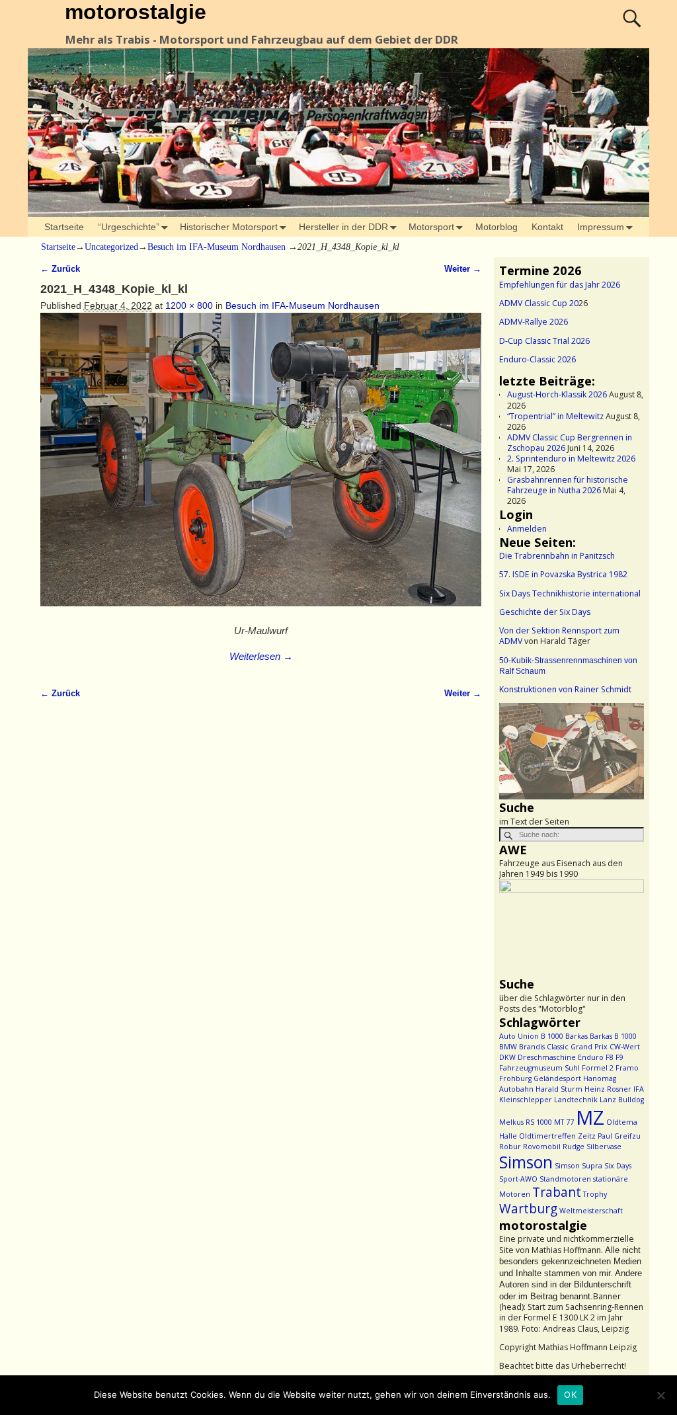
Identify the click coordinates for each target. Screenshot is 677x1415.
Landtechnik (576, 1099)
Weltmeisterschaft (591, 1210)
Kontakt (547, 227)
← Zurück (60, 269)
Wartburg (528, 1208)
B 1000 (552, 1036)
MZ (590, 1117)
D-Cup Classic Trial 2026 (544, 340)
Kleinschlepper (525, 1099)
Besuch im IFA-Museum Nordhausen (216, 247)
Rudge (573, 1146)
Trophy (595, 1194)
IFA (638, 1089)
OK (570, 1394)
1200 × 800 (189, 305)
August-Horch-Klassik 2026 (557, 394)
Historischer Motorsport (229, 227)
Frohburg (515, 1078)
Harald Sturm (559, 1089)
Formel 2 (598, 1067)
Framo (627, 1067)
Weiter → (462, 269)
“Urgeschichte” (128, 227)
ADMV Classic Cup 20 (538, 303)
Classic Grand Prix (577, 1046)
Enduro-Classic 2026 (537, 359)
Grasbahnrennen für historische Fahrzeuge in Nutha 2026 (567, 485)
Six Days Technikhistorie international (570, 593)
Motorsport (431, 227)
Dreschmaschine (547, 1057)
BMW (508, 1046)
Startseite (64, 227)
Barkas (576, 1036)
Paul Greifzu (619, 1136)
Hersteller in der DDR (343, 227)
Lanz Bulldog (622, 1099)
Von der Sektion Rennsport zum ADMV (559, 636)
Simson (526, 1162)
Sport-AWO (518, 1179)
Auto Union (519, 1036)
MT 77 (564, 1122)
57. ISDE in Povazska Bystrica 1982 (563, 574)
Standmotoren (565, 1179)
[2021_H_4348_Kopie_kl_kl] (260, 467)
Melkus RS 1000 (525, 1122)
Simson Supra (578, 1165)
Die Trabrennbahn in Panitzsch (557, 555)
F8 (610, 1057)
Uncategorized (111, 247)
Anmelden (527, 528)
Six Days (617, 1165)
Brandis (532, 1046)
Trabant (556, 1192)
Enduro (591, 1057)
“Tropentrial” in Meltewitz (555, 416)
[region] (571, 751)
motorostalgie (135, 12)
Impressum (600, 227)
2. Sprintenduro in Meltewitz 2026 (571, 458)
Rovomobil (542, 1146)
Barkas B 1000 (613, 1036)
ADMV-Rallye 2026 (533, 321)
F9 (619, 1057)
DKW (507, 1057)
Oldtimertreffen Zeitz (557, 1136)
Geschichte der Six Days (544, 612)
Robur (510, 1146)
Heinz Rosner (607, 1089)
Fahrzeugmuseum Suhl (539, 1067)
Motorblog (496, 227)
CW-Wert (625, 1046)
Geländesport (557, 1078)
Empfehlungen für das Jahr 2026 (559, 284)
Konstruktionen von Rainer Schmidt (565, 689)
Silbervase (603, 1146)
